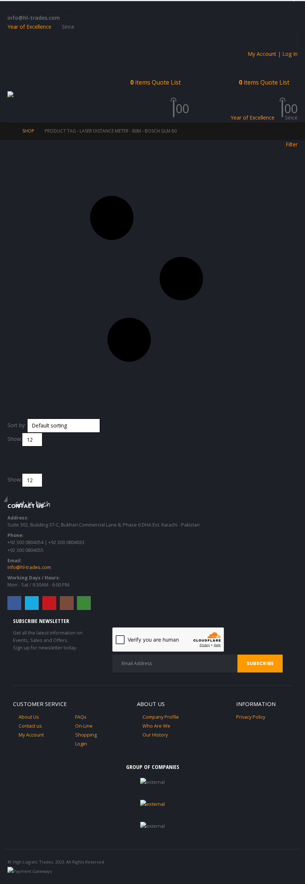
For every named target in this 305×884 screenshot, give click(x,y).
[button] (14, 82)
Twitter (32, 603)
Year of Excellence (29, 26)
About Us (29, 717)
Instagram (67, 603)
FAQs (81, 717)
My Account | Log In (273, 53)
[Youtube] (40, 7)
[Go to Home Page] (9, 131)
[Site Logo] (29, 95)
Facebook (14, 603)
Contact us (30, 726)
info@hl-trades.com (29, 567)
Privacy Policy (250, 717)
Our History (155, 735)
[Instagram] (54, 7)
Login (81, 744)
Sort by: (16, 425)
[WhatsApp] (68, 7)
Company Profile (160, 717)
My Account (31, 735)
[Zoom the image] (152, 804)
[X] (26, 7)
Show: (14, 438)
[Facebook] (12, 7)
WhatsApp (84, 603)
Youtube (49, 603)
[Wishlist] (183, 99)
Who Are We (156, 726)
